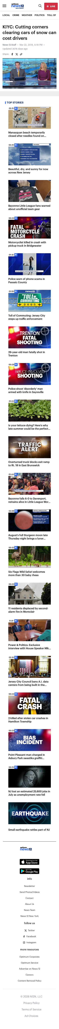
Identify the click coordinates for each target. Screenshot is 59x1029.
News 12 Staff (9, 45)
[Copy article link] (21, 54)
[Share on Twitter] (16, 54)
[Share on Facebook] (12, 54)
